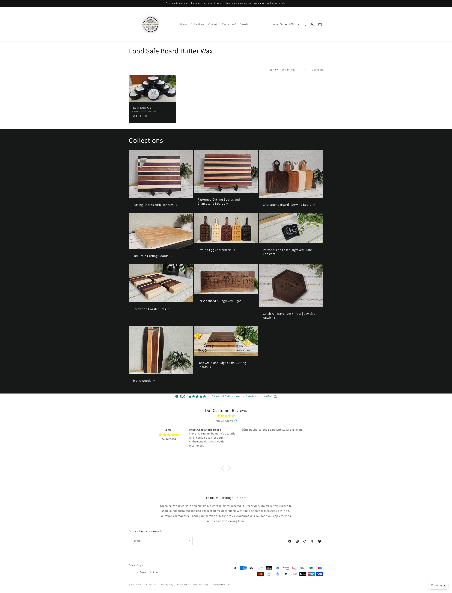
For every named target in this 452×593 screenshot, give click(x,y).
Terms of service (200, 585)
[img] (226, 416)
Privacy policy (183, 585)
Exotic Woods (141, 380)
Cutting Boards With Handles (152, 205)
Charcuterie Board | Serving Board (287, 204)
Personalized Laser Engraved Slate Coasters (287, 252)
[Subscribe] (188, 541)
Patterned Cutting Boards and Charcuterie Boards (219, 201)
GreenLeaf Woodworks (146, 585)
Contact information (221, 585)
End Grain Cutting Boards (150, 256)
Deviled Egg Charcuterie (214, 250)
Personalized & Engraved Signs (219, 301)
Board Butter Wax (141, 108)
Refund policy (166, 585)
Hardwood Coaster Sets (149, 309)
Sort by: (274, 69)
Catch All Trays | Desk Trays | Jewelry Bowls (289, 316)
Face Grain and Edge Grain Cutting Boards (222, 364)
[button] (304, 24)
